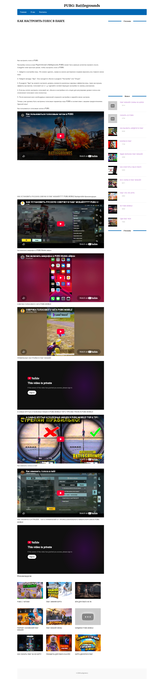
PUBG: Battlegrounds (82, 5)
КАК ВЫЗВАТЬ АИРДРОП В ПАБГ (131, 128)
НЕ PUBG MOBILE (126, 206)
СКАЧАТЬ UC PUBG (127, 115)
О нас (33, 12)
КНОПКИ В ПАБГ (126, 141)
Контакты (43, 12)
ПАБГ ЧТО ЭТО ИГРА (127, 193)
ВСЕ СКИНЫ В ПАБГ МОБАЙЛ (130, 180)
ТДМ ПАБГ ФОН (125, 219)
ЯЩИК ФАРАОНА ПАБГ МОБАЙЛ (131, 154)
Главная (23, 12)
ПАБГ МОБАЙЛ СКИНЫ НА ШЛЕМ (132, 102)
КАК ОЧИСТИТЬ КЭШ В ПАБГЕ (130, 167)
